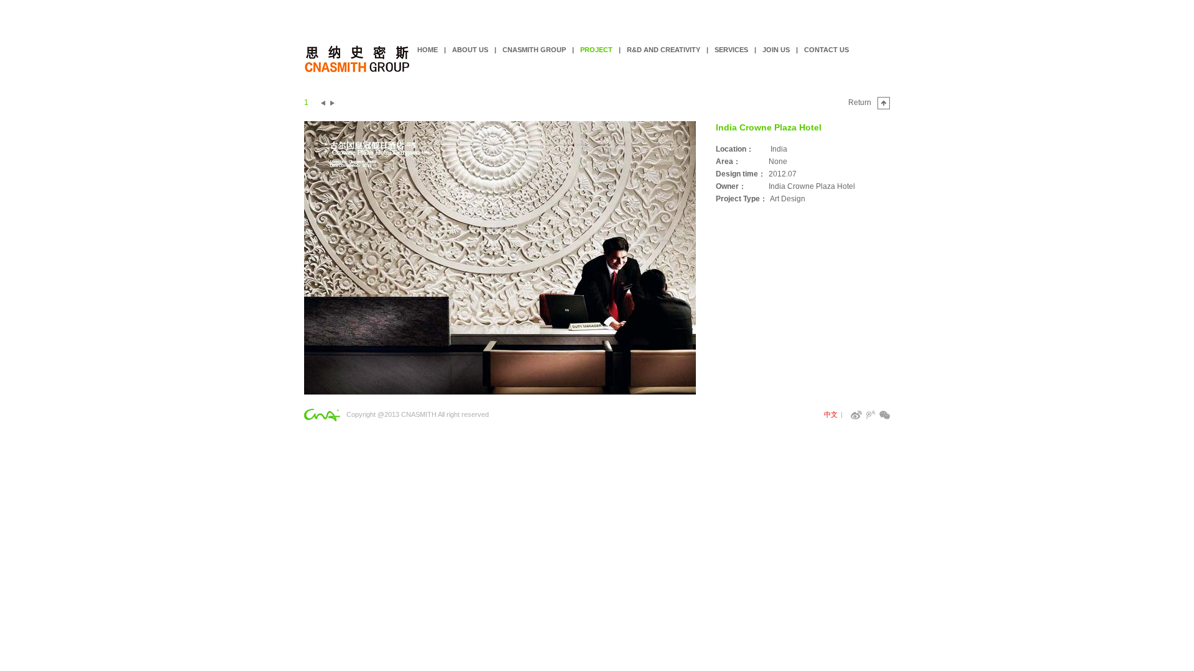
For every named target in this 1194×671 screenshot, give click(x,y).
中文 (831, 414)
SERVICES (731, 49)
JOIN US (776, 49)
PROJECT (596, 49)
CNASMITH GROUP (534, 49)
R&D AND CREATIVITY (663, 49)
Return (859, 102)
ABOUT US (470, 49)
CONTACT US (826, 49)
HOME (427, 49)
